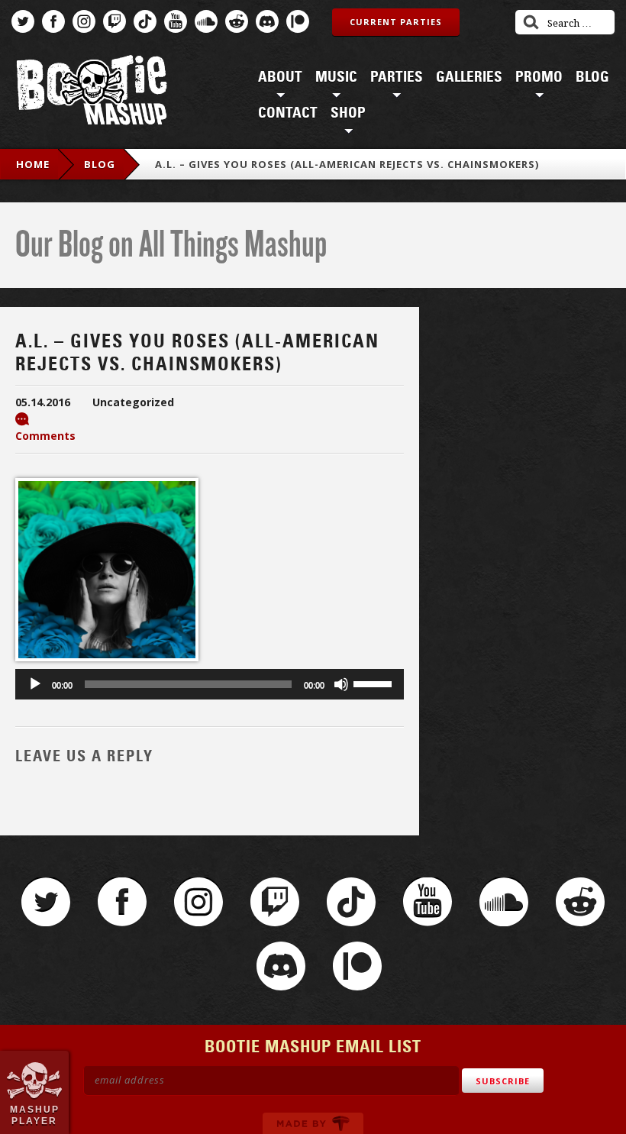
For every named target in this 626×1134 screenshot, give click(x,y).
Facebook (53, 21)
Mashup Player (35, 1115)
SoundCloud (206, 21)
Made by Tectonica (313, 1123)
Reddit (236, 21)
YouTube (175, 21)
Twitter (22, 21)
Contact (288, 113)
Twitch (114, 21)
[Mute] (341, 684)
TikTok (145, 21)
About (280, 77)
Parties (396, 77)
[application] (209, 684)
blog (99, 164)
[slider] (374, 682)
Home (33, 164)
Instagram (84, 21)
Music (336, 77)
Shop (348, 113)
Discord (267, 21)
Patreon (297, 21)
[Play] (35, 684)
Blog (592, 77)
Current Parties (396, 21)
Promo (539, 77)
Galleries (469, 77)
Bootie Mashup (91, 92)
